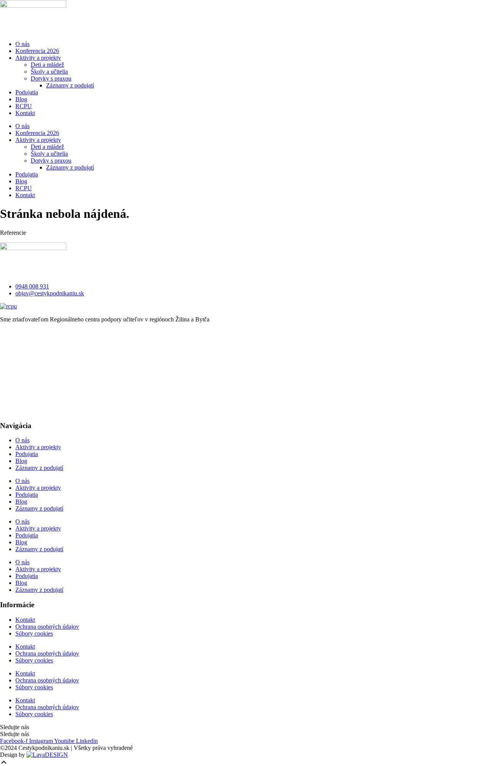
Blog (21, 99)
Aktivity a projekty (38, 57)
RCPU (23, 106)
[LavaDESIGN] (47, 754)
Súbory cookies (34, 633)
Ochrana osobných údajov (47, 626)
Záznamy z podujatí (70, 85)
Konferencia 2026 (37, 51)
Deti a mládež (47, 64)
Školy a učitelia (49, 71)
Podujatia (26, 92)
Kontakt (25, 113)
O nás (22, 44)
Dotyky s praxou (51, 78)
